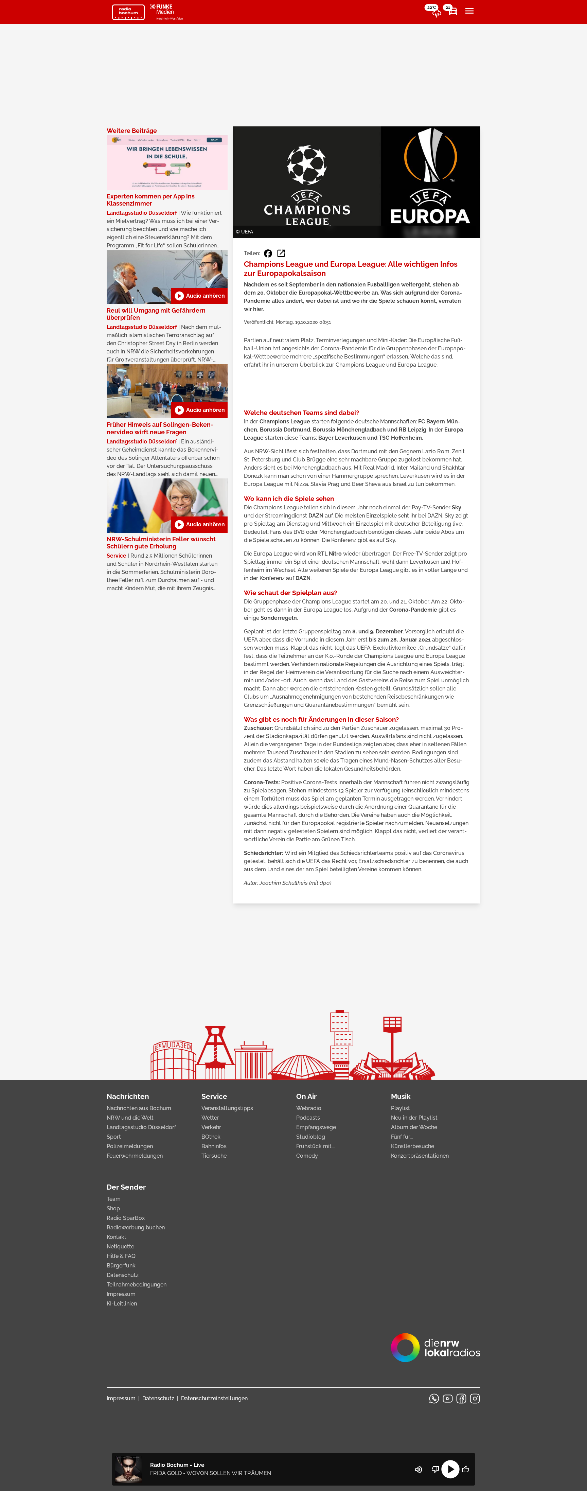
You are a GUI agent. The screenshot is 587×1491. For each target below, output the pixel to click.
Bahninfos (214, 1146)
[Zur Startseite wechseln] (128, 12)
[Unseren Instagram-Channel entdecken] (474, 1398)
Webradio (308, 1108)
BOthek (210, 1137)
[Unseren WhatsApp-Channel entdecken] (434, 1398)
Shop (113, 1208)
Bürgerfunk (121, 1265)
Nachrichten (128, 1096)
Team (114, 1199)
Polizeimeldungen (130, 1146)
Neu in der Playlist (414, 1118)
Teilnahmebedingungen (136, 1284)
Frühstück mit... (315, 1146)
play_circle (450, 1469)
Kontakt (116, 1237)
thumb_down (435, 1469)
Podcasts (308, 1118)
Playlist (400, 1108)
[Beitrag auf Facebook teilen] (268, 253)
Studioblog (310, 1137)
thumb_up (465, 1469)
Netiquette (120, 1246)
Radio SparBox (126, 1218)
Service (214, 1096)
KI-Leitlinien (122, 1303)
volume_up (418, 1469)
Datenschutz (123, 1275)
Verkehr (211, 1127)
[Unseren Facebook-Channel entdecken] (461, 1398)
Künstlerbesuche (412, 1146)
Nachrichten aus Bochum (139, 1108)
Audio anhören (199, 296)
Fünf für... (402, 1137)
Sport (114, 1137)
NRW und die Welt (130, 1118)
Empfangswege (316, 1127)
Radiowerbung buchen (136, 1227)
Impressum (121, 1294)
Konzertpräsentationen (420, 1156)
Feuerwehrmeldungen (135, 1156)
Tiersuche (214, 1156)
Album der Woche (414, 1127)
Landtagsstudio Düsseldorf (141, 1127)
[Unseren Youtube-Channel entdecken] (447, 1398)
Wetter (210, 1118)
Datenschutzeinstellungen (214, 1398)
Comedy (307, 1156)
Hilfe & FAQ (121, 1256)
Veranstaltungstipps (227, 1108)
